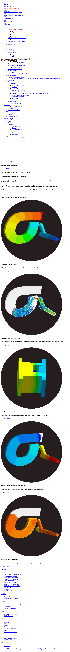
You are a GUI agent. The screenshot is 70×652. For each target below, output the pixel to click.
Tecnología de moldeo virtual (12, 574)
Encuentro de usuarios (14, 133)
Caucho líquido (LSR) (18, 90)
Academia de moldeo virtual (16, 106)
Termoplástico (12, 70)
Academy (3, 601)
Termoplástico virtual (14, 101)
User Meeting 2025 (17, 134)
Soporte (6, 111)
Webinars (7, 606)
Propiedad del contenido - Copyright (11, 649)
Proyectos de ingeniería (11, 598)
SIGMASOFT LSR (10, 582)
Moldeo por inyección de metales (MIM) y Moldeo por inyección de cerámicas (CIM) (36, 78)
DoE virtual (15, 98)
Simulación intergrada (18, 96)
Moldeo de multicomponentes (20, 95)
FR (14, 7)
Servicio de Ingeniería (14, 103)
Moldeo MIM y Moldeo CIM (16, 77)
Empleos (10, 123)
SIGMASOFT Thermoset (11, 584)
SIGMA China (8, 18)
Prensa (3, 635)
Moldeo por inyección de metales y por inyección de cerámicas (30, 93)
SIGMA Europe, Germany (12, 8)
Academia (7, 105)
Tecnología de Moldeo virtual (16, 65)
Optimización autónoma (11, 576)
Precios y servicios (13, 64)
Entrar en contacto (6, 643)
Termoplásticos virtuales (11, 597)
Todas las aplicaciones (18, 85)
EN (8, 7)
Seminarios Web (12, 108)
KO (8, 23)
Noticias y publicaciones (15, 126)
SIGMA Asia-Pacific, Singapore (13, 15)
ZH (8, 17)
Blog (9, 121)
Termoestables (16, 92)
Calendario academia (10, 608)
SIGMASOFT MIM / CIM (12, 586)
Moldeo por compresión (15, 69)
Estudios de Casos (9, 591)
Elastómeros (15, 88)
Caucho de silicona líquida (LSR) (17, 74)
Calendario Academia (14, 110)
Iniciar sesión (12, 113)
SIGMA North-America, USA (13, 12)
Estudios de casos (13, 83)
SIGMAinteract (12, 115)
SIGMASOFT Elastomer (11, 581)
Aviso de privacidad (29, 649)
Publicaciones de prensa (11, 638)
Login (10, 161)
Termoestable (12, 75)
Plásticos (14, 87)
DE (5, 7)
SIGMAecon (8, 587)
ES (11, 7)
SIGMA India (8, 21)
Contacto (7, 136)
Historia (10, 119)
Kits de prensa (8, 639)
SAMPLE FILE (5, 271)
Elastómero (11, 72)
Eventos (10, 124)
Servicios (7, 100)
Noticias (14, 128)
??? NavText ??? (13, 116)
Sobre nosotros (8, 118)
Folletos (10, 82)
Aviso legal (40, 649)
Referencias (11, 131)
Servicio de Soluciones (11, 614)
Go (23, 138)
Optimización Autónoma (15, 67)
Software (21, 62)
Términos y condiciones (52, 649)
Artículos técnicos (17, 129)
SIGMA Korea (8, 25)
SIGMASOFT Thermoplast (12, 579)
